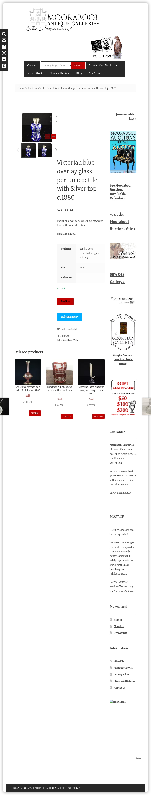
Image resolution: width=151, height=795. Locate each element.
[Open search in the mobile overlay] (62, 65)
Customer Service (123, 667)
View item (35, 413)
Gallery (32, 65)
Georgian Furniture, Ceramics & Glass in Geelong (123, 359)
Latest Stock (34, 73)
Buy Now (65, 301)
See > (120, 191)
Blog (79, 73)
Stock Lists (33, 88)
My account (97, 73)
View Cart (119, 626)
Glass (44, 88)
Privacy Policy (121, 674)
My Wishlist (120, 632)
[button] (54, 119)
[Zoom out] (47, 136)
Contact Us (119, 687)
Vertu (75, 340)
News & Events (59, 73)
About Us (119, 661)
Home (21, 88)
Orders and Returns (124, 681)
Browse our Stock (100, 65)
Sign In (118, 619)
